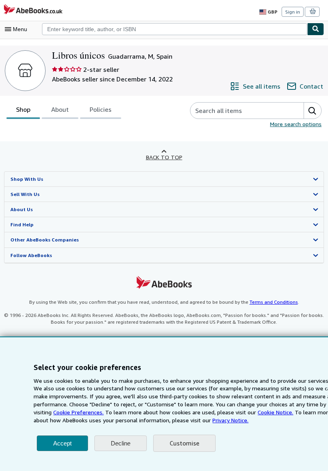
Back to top (164, 157)
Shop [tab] (23, 109)
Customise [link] (184, 443)
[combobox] (174, 29)
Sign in (292, 12)
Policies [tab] (101, 109)
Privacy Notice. (230, 420)
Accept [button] (62, 443)
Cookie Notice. (275, 412)
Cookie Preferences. (78, 412)
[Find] (316, 29)
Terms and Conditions (274, 302)
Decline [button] (120, 443)
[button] (312, 111)
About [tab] (60, 109)
